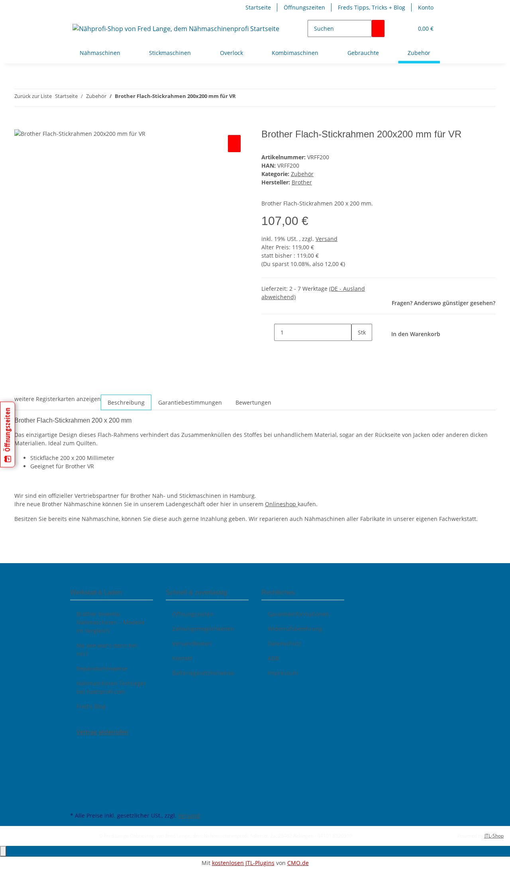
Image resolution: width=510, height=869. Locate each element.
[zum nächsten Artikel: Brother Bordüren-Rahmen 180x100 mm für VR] (256, 97)
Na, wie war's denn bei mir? (106, 650)
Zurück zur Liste (33, 96)
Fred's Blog (91, 706)
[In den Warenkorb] (20, 124)
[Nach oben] (3, 851)
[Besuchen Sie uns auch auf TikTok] (76, 791)
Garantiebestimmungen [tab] (190, 402)
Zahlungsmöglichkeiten (203, 628)
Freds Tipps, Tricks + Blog (371, 7)
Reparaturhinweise (102, 668)
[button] (403, 28)
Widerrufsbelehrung (295, 628)
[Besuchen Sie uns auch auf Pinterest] (76, 773)
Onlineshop (281, 504)
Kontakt (182, 658)
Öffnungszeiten (304, 7)
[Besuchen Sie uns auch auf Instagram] (76, 782)
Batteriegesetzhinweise (203, 673)
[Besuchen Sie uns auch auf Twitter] (76, 754)
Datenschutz (284, 643)
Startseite (258, 7)
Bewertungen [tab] (253, 402)
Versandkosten (192, 643)
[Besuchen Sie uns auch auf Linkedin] (76, 800)
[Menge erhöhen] (357, 349)
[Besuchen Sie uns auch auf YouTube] (76, 763)
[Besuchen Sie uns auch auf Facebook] (76, 745)
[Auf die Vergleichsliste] (234, 143)
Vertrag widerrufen (102, 732)
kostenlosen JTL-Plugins (243, 863)
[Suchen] (378, 28)
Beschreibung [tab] (126, 402)
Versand (326, 239)
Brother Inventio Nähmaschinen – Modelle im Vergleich (110, 622)
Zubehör (302, 174)
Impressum (283, 673)
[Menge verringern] (267, 332)
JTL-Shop (494, 835)
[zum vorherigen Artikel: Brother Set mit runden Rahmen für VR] (242, 97)
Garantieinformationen (298, 614)
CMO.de (298, 863)
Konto (426, 7)
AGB (273, 658)
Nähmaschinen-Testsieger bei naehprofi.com (111, 687)
